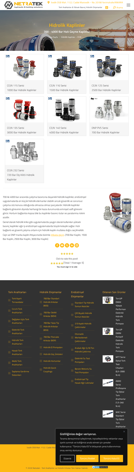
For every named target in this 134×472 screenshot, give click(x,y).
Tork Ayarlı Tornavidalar (17, 300)
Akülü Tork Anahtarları (17, 362)
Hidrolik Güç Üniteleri (53, 354)
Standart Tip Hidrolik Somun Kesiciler (84, 304)
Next (127, 213)
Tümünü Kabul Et (111, 458)
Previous (95, 213)
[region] (91, 447)
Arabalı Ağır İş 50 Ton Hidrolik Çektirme (84, 349)
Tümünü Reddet (87, 458)
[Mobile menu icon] (128, 5)
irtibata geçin (57, 235)
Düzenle (67, 458)
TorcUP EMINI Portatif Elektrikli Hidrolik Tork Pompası (120, 340)
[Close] (124, 431)
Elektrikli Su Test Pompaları (82, 360)
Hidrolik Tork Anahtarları (17, 341)
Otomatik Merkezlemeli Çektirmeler (81, 337)
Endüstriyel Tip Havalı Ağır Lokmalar (84, 381)
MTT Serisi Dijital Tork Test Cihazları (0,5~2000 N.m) (120, 366)
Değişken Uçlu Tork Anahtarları (20, 321)
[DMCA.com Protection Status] (98, 468)
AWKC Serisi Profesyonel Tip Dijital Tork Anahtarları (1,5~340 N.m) (121, 393)
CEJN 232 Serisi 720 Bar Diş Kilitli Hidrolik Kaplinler (20, 174)
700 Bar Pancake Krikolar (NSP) (51, 338)
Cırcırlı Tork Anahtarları (17, 310)
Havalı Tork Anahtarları (17, 352)
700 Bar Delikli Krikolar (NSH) (50, 314)
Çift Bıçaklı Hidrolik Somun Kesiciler (83, 314)
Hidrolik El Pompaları (53, 347)
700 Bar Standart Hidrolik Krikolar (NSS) (51, 302)
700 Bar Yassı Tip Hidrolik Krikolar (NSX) (51, 326)
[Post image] (108, 300)
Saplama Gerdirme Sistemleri (20, 373)
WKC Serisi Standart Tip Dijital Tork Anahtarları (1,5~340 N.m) (121, 422)
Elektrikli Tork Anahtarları (18, 331)
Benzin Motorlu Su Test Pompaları (83, 370)
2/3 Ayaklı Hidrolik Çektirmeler (83, 325)
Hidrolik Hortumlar (52, 361)
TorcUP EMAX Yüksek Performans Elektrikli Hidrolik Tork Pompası (121, 311)
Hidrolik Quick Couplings (49, 369)
